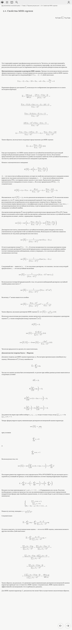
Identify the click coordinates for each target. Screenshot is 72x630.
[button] (11, 2)
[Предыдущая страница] (60, 625)
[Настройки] (7, 2)
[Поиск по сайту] (16, 2)
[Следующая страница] (67, 625)
